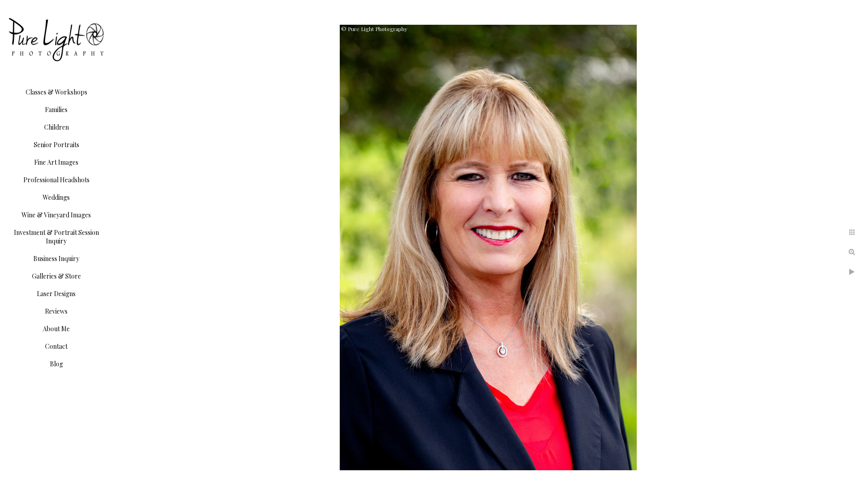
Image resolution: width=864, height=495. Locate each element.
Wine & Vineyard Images (56, 215)
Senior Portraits (56, 144)
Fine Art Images (56, 162)
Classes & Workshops (56, 92)
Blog (56, 364)
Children (56, 127)
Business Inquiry (56, 258)
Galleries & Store (56, 276)
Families (56, 109)
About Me (56, 328)
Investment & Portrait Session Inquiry (56, 236)
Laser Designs (56, 293)
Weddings (56, 197)
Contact (56, 346)
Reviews (56, 311)
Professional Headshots (56, 180)
